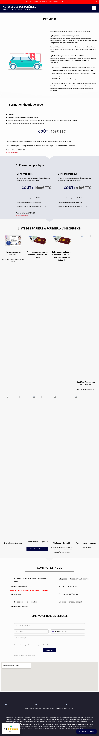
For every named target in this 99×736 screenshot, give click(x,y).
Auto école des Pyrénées (33, 708)
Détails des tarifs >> (12, 152)
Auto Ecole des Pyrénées (19, 6)
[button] (37, 549)
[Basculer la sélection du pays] (54, 631)
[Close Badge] (20, 724)
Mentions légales (48, 708)
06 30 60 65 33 (68, 2)
